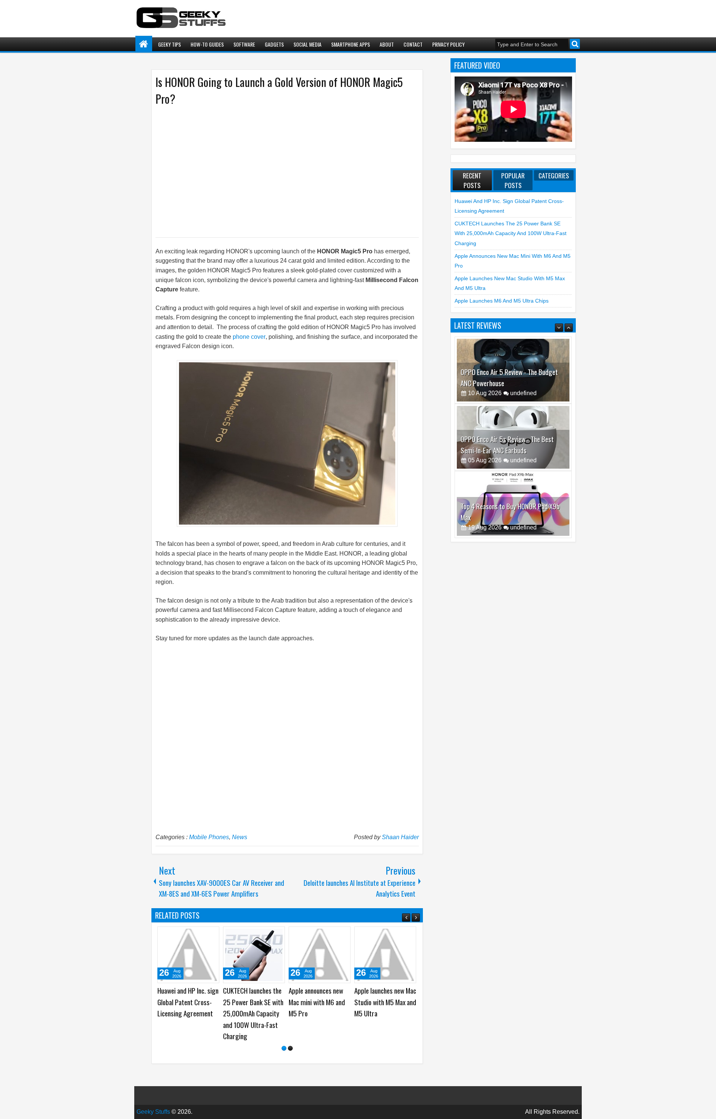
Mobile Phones (209, 837)
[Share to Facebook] (194, 935)
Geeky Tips (169, 44)
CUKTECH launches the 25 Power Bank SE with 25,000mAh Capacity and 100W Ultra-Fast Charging (510, 233)
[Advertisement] (279, 171)
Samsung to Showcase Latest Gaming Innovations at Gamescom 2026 (252, 1007)
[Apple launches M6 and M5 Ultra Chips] (188, 955)
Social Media (307, 44)
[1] (284, 1048)
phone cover (249, 337)
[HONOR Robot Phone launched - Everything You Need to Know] (385, 955)
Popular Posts (513, 180)
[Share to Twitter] (203, 935)
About (387, 44)
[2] (290, 1048)
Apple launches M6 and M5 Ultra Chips (502, 301)
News (239, 837)
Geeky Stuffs (153, 1112)
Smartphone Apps (350, 44)
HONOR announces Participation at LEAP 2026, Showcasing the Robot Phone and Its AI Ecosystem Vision (318, 1013)
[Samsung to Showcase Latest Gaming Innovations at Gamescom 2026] (254, 955)
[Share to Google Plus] (211, 935)
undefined (523, 401)
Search (575, 44)
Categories (553, 175)
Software (244, 44)
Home (143, 44)
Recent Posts (472, 180)
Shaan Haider (400, 837)
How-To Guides (207, 44)
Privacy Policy (448, 44)
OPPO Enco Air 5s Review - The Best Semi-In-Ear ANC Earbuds (507, 386)
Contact (413, 44)
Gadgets (274, 44)
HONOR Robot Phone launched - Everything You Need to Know (382, 1002)
